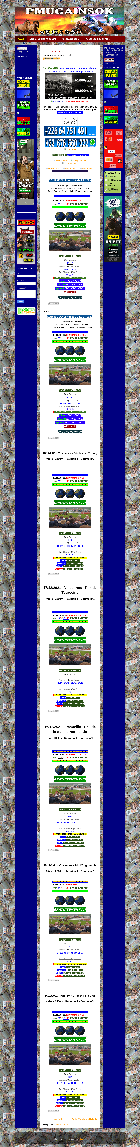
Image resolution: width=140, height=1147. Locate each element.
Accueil (21, 39)
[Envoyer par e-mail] (49, 303)
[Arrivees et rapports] (70, 149)
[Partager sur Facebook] (56, 303)
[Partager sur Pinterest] (58, 303)
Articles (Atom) (61, 1125)
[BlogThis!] (52, 303)
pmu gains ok (23, 51)
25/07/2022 (47, 311)
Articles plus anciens (84, 1118)
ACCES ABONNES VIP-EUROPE (42, 39)
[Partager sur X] (54, 303)
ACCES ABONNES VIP (71, 39)
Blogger (82, 1139)
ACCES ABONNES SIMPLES (98, 39)
